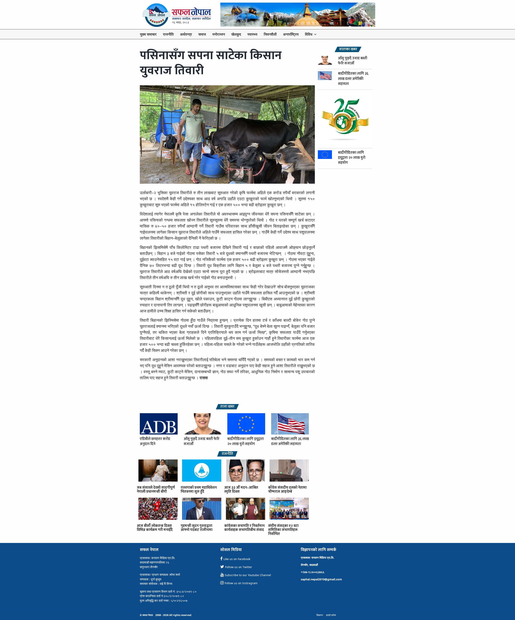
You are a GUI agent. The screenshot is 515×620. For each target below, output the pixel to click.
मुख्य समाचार (148, 34)
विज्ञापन (319, 615)
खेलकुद (236, 34)
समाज (202, 34)
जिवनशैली (270, 34)
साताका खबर (348, 49)
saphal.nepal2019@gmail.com (321, 579)
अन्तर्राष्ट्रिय (291, 34)
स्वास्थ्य (252, 34)
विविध (308, 34)
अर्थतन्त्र (186, 34)
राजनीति (168, 34)
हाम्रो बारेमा (331, 615)
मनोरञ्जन (218, 34)
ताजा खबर (227, 406)
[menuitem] (148, 34)
